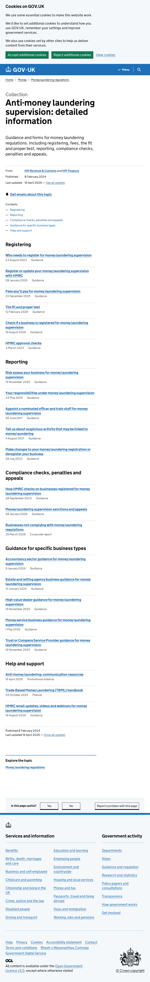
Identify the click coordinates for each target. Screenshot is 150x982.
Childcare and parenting (23, 880)
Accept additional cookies (27, 55)
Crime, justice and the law (24, 901)
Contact (91, 942)
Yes (52, 806)
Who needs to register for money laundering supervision (48, 255)
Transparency (112, 896)
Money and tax (65, 888)
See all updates (55, 182)
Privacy (21, 942)
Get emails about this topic (31, 194)
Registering (17, 210)
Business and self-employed (26, 871)
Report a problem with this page (117, 806)
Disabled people (17, 909)
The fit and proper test (22, 307)
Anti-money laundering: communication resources (44, 674)
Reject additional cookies (72, 55)
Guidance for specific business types (32, 225)
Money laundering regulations (50, 79)
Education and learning (71, 850)
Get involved (111, 913)
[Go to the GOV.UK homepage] (20, 69)
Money (22, 79)
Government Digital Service (25, 953)
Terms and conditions (21, 948)
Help (9, 942)
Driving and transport (21, 917)
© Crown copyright (130, 970)
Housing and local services (73, 880)
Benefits (11, 850)
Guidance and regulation (120, 867)
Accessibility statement (64, 942)
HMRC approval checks (23, 343)
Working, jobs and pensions (74, 917)
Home (9, 79)
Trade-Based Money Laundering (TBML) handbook (44, 690)
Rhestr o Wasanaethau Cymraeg (65, 948)
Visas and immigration (70, 909)
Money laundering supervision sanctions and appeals (46, 509)
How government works (119, 904)
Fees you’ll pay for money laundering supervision (42, 291)
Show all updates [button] (54, 735)
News (106, 859)
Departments (112, 850)
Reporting (16, 215)
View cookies (105, 55)
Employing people (67, 859)
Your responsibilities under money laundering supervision (49, 393)
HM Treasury (70, 171)
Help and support (21, 230)
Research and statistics (119, 875)
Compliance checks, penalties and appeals (36, 220)
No (74, 806)
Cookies (37, 942)
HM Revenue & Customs (41, 171)
